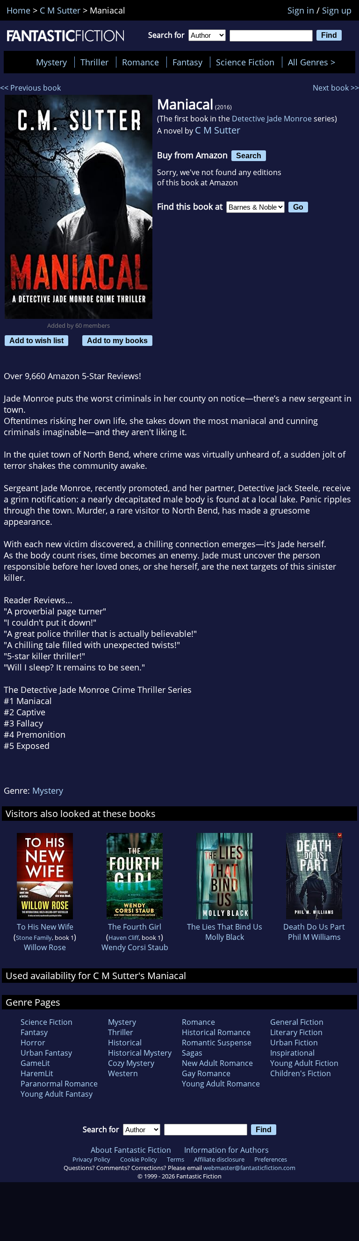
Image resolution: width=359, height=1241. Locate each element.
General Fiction (296, 1022)
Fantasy (187, 62)
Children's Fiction (300, 1073)
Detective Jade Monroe (272, 118)
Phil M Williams (314, 937)
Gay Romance (206, 1073)
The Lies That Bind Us (224, 927)
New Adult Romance (217, 1063)
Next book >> (336, 88)
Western (123, 1073)
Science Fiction (245, 62)
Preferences (270, 1159)
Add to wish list (36, 340)
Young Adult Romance (221, 1084)
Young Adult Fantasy (57, 1094)
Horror (33, 1042)
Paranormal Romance (59, 1084)
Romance (140, 62)
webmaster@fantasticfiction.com (249, 1167)
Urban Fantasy (46, 1053)
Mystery (51, 62)
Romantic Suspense (216, 1042)
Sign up (337, 10)
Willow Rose (45, 947)
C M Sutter (217, 130)
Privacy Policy (91, 1159)
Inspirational (292, 1053)
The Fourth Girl (134, 927)
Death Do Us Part (314, 927)
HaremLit (37, 1073)
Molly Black (224, 937)
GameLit (35, 1063)
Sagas (192, 1053)
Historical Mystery (140, 1053)
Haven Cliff (123, 937)
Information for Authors (226, 1150)
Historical (125, 1042)
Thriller (94, 62)
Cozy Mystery (131, 1063)
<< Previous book (30, 88)
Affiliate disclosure (219, 1159)
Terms (175, 1159)
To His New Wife (45, 927)
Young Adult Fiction (304, 1063)
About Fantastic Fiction (131, 1150)
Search (248, 155)
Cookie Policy (138, 1159)
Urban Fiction (294, 1042)
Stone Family (34, 937)
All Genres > (314, 62)
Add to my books (117, 340)
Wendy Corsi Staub (134, 947)
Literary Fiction (296, 1032)
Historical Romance (216, 1032)
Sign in (300, 10)
